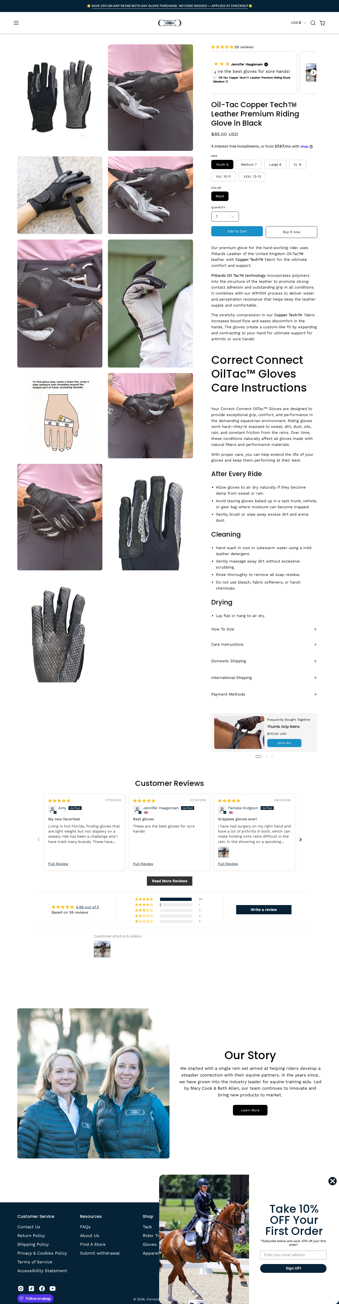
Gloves (150, 1244)
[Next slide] (300, 839)
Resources (91, 1216)
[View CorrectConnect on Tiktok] (31, 1288)
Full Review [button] (58, 864)
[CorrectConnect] (169, 22)
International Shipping (231, 677)
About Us (89, 1235)
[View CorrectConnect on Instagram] (20, 1288)
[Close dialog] (332, 1181)
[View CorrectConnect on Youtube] (52, 1288)
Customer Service (35, 1216)
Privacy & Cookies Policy (42, 1252)
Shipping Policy (33, 1244)
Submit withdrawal (100, 1252)
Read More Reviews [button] (169, 881)
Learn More (250, 1110)
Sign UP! (293, 1268)
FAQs (85, 1226)
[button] (313, 23)
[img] (59, 801)
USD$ (296, 22)
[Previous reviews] (215, 73)
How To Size (222, 629)
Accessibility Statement (42, 1270)
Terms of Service (34, 1261)
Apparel (151, 1252)
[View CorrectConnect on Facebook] (42, 1288)
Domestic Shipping (228, 661)
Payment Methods (228, 694)
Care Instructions (227, 644)
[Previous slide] (38, 839)
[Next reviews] (313, 73)
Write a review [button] (264, 909)
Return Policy (31, 1235)
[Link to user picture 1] (223, 852)
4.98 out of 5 (87, 907)
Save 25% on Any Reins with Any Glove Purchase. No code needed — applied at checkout (170, 6)
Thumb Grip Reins (283, 726)
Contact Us (28, 1226)
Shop (148, 1216)
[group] (169, 6)
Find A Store (93, 1244)
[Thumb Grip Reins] (239, 732)
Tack (147, 1226)
